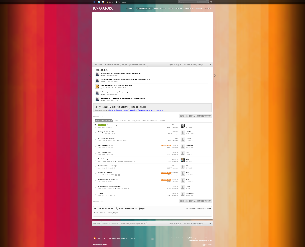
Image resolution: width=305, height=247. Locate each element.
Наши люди (130, 8)
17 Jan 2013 (189, 188)
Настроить (162, 121)
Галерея (178, 8)
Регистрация (122, 2)
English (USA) (101, 238)
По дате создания (120, 121)
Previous (90, 76)
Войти (111, 2)
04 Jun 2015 (189, 141)
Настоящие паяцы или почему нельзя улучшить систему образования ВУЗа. (125, 79)
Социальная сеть (144, 8)
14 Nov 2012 (189, 195)
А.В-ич (209, 208)
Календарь (189, 8)
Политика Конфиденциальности (117, 238)
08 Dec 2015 (189, 134)
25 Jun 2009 (189, 127)
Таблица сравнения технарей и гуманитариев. (116, 92)
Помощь (132, 238)
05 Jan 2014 (189, 168)
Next (214, 76)
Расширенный (211, 1)
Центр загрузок (160, 8)
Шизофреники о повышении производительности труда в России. (123, 98)
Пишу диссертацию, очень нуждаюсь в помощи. (116, 86)
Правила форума (175, 65)
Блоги (170, 8)
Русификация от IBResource (203, 238)
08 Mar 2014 (189, 154)
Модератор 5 (202, 208)
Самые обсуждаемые (134, 121)
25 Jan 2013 (189, 175)
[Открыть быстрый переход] (206, 64)
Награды (208, 8)
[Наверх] (152, 239)
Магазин (199, 8)
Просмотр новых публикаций (193, 65)
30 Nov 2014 (189, 147)
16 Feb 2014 (189, 161)
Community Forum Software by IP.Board (182, 238)
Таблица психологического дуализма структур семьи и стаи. (120, 73)
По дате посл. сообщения (104, 121)
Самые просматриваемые (149, 121)
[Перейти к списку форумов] (102, 8)
